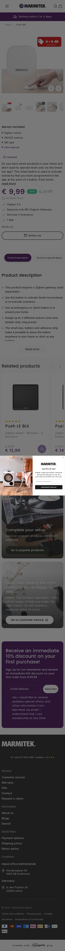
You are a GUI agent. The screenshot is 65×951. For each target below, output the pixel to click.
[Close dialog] (63, 457)
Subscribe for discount (48, 487)
